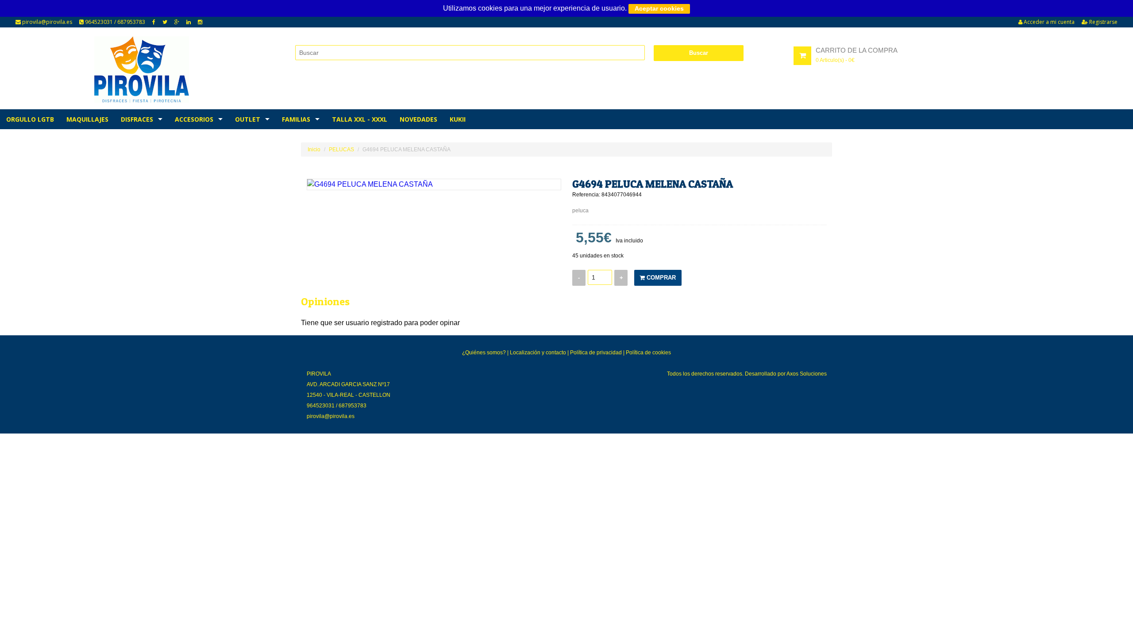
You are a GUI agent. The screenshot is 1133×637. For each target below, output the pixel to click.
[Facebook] (153, 22)
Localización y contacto (538, 352)
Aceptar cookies (659, 8)
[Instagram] (200, 22)
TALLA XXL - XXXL (359, 119)
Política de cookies (648, 352)
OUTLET (247, 119)
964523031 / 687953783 (114, 22)
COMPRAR (660, 277)
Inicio (314, 149)
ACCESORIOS (194, 119)
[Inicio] (142, 69)
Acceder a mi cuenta (1048, 22)
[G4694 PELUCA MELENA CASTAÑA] (434, 184)
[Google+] (177, 22)
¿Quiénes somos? (484, 352)
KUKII (458, 119)
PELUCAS (341, 149)
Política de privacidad (596, 352)
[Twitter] (165, 22)
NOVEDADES (418, 119)
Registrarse (1103, 22)
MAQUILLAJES (87, 119)
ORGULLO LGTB (30, 119)
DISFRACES (137, 119)
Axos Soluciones (806, 374)
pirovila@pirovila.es (46, 22)
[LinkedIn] (189, 22)
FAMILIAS (296, 119)
